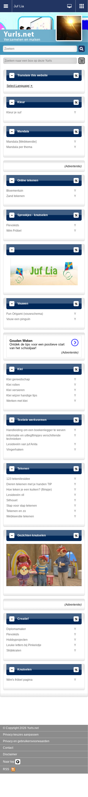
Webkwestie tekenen (20, 516)
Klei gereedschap (18, 379)
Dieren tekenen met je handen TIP (29, 484)
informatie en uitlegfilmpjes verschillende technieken (33, 437)
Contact (8, 747)
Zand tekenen (15, 196)
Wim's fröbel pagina (19, 679)
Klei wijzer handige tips (21, 395)
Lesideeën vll (15, 495)
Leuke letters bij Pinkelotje (23, 645)
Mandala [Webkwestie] (21, 141)
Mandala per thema (19, 147)
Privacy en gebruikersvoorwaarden (26, 741)
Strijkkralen (13, 650)
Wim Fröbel (14, 230)
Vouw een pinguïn (18, 319)
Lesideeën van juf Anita (21, 444)
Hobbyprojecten (17, 639)
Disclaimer (10, 754)
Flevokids (12, 225)
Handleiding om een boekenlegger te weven (36, 430)
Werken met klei (17, 401)
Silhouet (11, 500)
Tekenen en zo (16, 511)
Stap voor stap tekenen (21, 505)
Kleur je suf (13, 112)
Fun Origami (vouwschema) (24, 313)
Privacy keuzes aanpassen (21, 734)
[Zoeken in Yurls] (81, 49)
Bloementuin (14, 190)
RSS (7, 769)
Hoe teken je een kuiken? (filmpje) (29, 489)
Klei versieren (15, 390)
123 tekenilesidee (18, 479)
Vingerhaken (14, 449)
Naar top (9, 761)
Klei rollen (13, 384)
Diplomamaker (16, 629)
